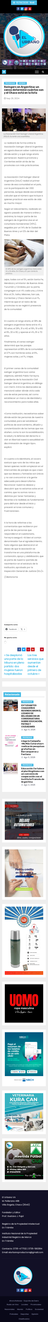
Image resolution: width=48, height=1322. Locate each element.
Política (29, 1309)
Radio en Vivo (13, 1304)
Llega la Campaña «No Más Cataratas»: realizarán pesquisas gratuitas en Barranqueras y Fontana (32, 748)
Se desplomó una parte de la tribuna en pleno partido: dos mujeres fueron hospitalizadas (14, 664)
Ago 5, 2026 (29, 757)
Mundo (20, 1309)
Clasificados (24, 1319)
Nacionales (10, 1309)
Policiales (14, 1314)
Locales (24, 1304)
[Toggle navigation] (37, 72)
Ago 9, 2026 (29, 729)
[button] (43, 71)
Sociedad (22, 83)
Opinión (34, 1314)
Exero (36, 1301)
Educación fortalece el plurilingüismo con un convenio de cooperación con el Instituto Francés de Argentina (32, 775)
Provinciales (10, 83)
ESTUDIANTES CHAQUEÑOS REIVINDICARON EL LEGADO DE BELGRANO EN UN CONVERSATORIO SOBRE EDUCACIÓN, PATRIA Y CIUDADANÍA (31, 716)
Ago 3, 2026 (29, 785)
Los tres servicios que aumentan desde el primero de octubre (36, 664)
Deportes (25, 1314)
